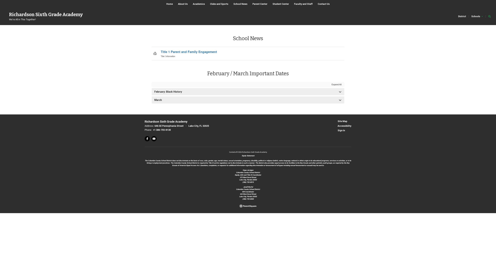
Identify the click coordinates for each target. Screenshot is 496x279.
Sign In (341, 130)
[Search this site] (489, 16)
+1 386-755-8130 (162, 130)
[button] (477, 16)
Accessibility (344, 126)
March (158, 100)
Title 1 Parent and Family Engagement (189, 51)
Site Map (342, 121)
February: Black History (168, 91)
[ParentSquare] (248, 206)
